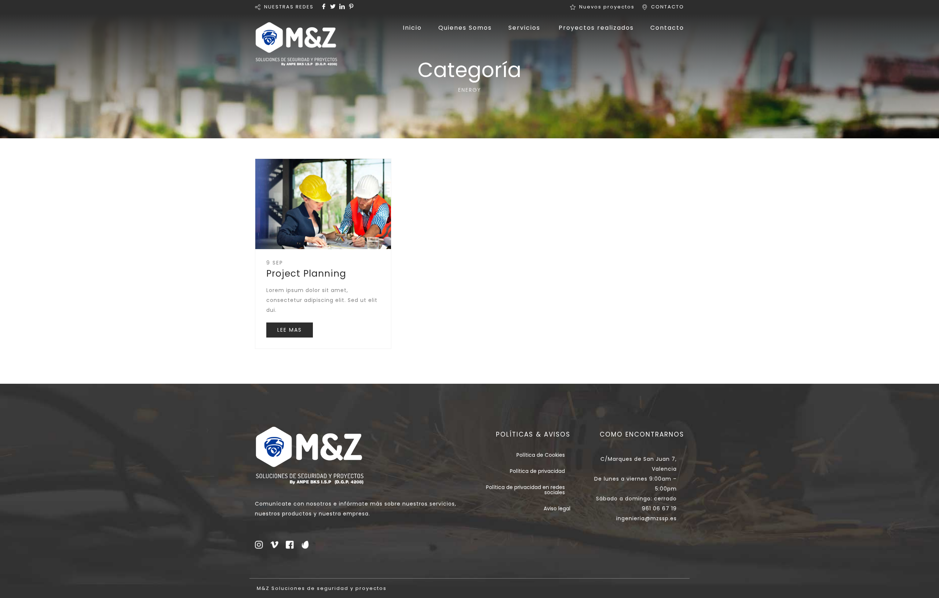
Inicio (412, 27)
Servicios (524, 27)
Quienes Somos (465, 27)
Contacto (667, 27)
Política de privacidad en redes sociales (525, 490)
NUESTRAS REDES (289, 6)
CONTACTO (667, 6)
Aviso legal (557, 508)
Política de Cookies (540, 455)
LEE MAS (289, 329)
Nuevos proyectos (607, 6)
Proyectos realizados (596, 27)
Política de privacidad (537, 471)
